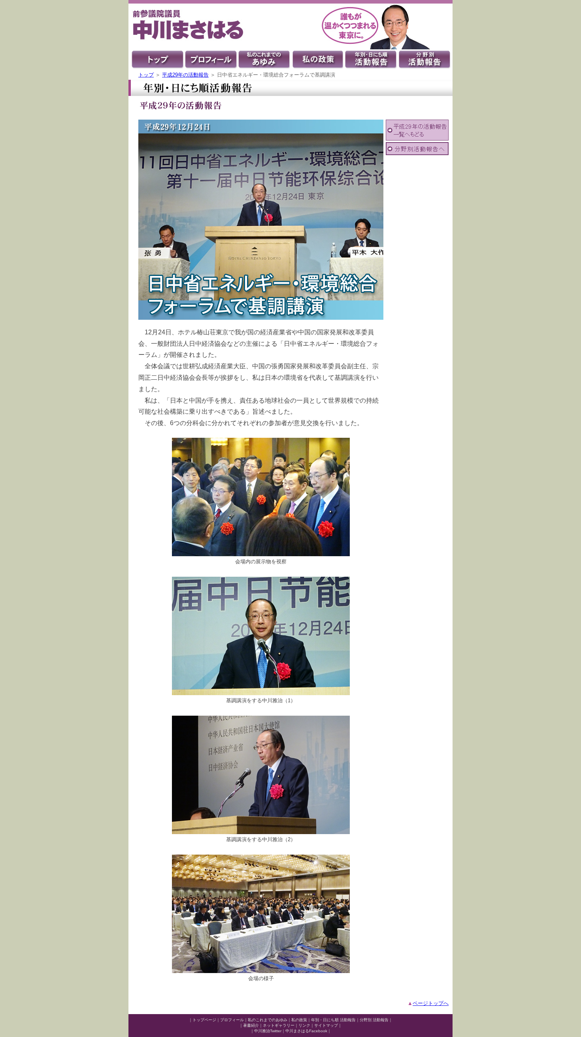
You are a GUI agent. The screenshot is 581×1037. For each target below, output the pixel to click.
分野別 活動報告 (374, 1020)
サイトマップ (326, 1025)
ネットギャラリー (278, 1025)
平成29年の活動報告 (185, 75)
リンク (304, 1025)
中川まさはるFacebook (306, 1031)
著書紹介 (251, 1025)
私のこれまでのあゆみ (267, 1020)
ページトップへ (431, 1003)
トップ (146, 75)
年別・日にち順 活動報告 (333, 1020)
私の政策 (299, 1020)
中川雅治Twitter (267, 1031)
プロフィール (232, 1020)
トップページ (204, 1020)
